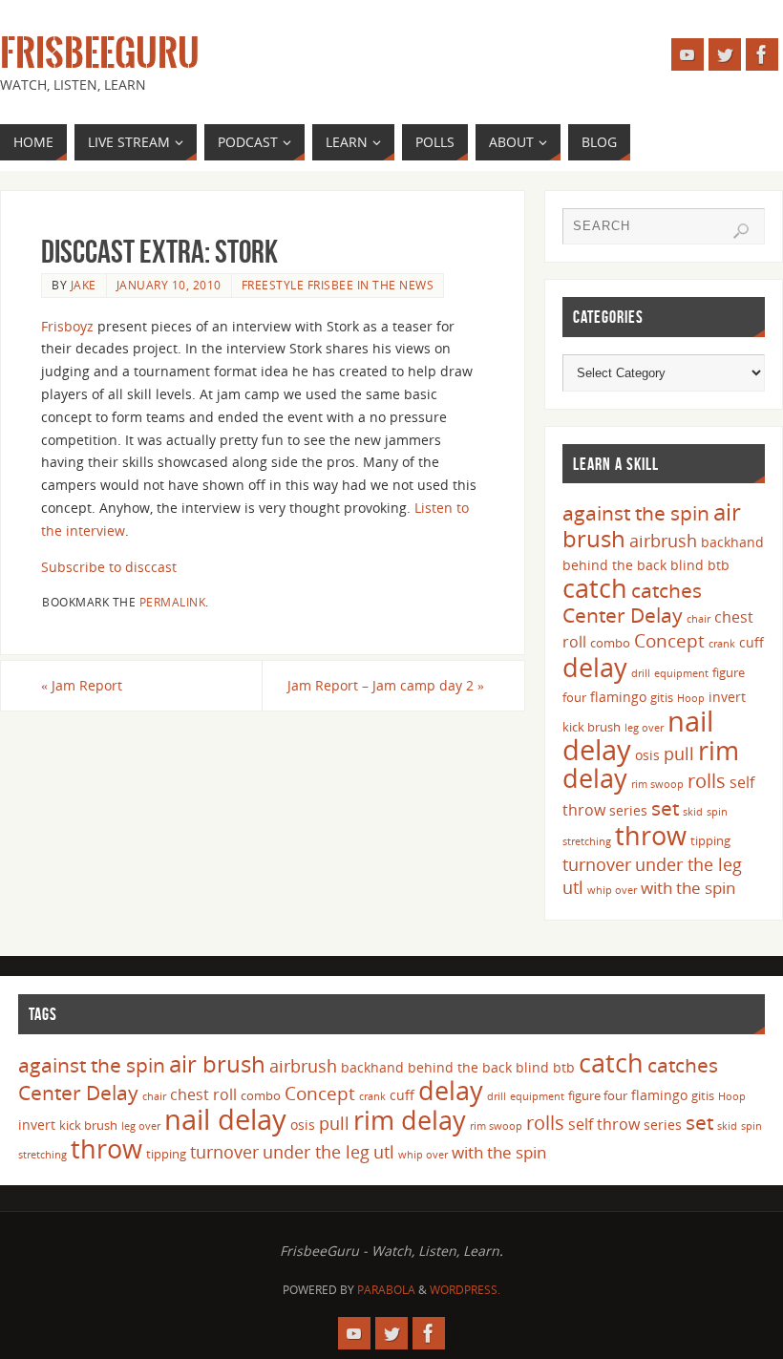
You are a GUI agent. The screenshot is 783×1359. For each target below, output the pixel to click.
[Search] (741, 231)
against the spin (635, 512)
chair (698, 619)
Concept (669, 640)
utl (572, 887)
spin (717, 811)
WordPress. (465, 1290)
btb (719, 565)
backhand (732, 542)
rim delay (409, 1119)
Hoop (691, 698)
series (628, 810)
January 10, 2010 (169, 284)
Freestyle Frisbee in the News (338, 284)
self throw (604, 1124)
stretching (586, 841)
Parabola (386, 1290)
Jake (83, 284)
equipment (681, 673)
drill (640, 673)
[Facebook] (762, 54)
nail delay (225, 1119)
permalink (172, 601)
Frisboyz (67, 326)
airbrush (663, 540)
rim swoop (657, 784)
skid (693, 811)
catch (594, 587)
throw (651, 835)
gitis (661, 697)
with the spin (688, 888)
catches (666, 590)
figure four (597, 1095)
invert (727, 697)
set (665, 807)
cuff (751, 642)
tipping (710, 840)
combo (610, 642)
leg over (644, 727)
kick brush (591, 726)
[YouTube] (687, 54)
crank (722, 643)
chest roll (203, 1094)
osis (647, 755)
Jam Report (81, 685)
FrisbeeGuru (100, 53)
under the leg (688, 864)
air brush (217, 1063)
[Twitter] (725, 54)
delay (594, 667)
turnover (596, 864)
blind (687, 565)
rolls (707, 781)
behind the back (614, 565)
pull (679, 753)
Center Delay (622, 615)
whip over (612, 890)
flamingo (618, 697)
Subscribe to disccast (109, 567)
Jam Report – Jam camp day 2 (385, 685)
